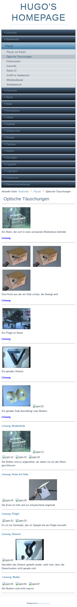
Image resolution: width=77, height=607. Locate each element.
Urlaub (9, 117)
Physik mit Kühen (16, 52)
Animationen (13, 110)
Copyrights (12, 171)
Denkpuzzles (13, 130)
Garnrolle (11, 66)
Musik (9, 97)
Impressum (12, 177)
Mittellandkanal (15, 80)
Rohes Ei (11, 70)
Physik (9, 46)
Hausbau (11, 144)
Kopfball (10, 124)
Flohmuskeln (13, 61)
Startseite (11, 32)
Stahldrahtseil (14, 84)
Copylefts (11, 164)
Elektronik (11, 90)
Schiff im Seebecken (18, 75)
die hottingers (44, 603)
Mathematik (12, 39)
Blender (10, 137)
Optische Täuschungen (19, 56)
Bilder (9, 104)
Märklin (10, 151)
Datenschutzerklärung (18, 184)
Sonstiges (11, 157)
